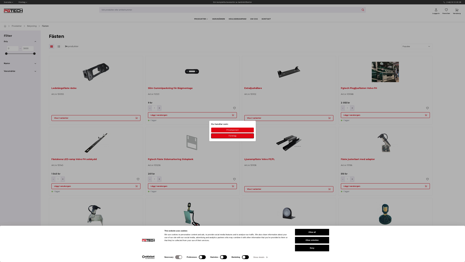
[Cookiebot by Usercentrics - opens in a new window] (148, 257)
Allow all (312, 232)
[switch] (202, 257)
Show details (258, 257)
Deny (312, 248)
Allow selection (312, 240)
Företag (232, 136)
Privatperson (232, 130)
